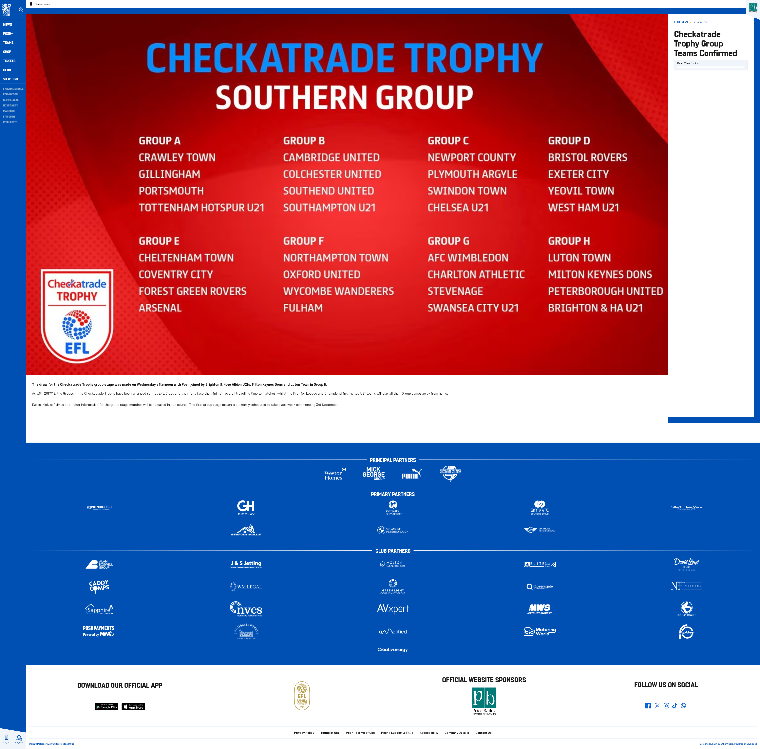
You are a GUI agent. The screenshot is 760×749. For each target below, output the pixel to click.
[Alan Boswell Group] (99, 564)
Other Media (727, 743)
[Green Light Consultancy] (393, 587)
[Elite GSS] (540, 564)
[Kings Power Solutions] (450, 474)
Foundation (10, 94)
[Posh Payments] (99, 631)
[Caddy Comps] (99, 587)
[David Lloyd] (687, 564)
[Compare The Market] (393, 508)
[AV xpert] (393, 609)
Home (31, 4)
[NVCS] (246, 609)
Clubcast (752, 743)
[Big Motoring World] (540, 631)
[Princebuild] (99, 508)
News (7, 24)
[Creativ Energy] (393, 650)
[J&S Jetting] (246, 564)
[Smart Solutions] (540, 508)
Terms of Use (330, 732)
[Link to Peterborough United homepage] (8, 10)
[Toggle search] (21, 10)
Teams (8, 42)
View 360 (10, 78)
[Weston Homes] (335, 474)
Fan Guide (9, 116)
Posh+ (8, 33)
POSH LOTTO (10, 122)
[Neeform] (687, 587)
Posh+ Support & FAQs (397, 732)
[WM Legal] (246, 587)
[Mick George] (374, 474)
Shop (7, 51)
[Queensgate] (540, 587)
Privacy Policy (304, 732)
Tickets (9, 60)
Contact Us (483, 732)
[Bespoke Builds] (246, 530)
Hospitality (10, 105)
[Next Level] (687, 508)
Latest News (43, 4)
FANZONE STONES (13, 89)
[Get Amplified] (393, 631)
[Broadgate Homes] (246, 632)
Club (7, 69)
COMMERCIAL (11, 100)
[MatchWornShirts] (540, 609)
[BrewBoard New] (687, 609)
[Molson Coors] (393, 564)
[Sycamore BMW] (393, 530)
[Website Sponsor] (753, 8)
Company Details (457, 732)
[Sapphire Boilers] (99, 609)
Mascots (9, 111)
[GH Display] (246, 508)
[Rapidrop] (687, 632)
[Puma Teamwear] (412, 474)
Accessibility (429, 732)
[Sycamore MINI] (540, 530)
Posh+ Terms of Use (360, 732)
